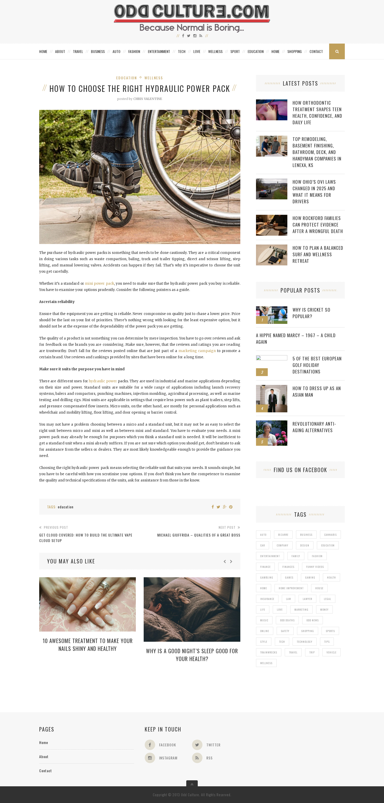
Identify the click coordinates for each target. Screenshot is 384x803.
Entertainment (159, 51)
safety (285, 631)
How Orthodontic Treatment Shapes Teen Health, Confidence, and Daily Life (317, 112)
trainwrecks (268, 652)
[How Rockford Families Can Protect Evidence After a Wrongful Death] (271, 217)
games (289, 577)
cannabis (330, 535)
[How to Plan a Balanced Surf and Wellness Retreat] (271, 247)
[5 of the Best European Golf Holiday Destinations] (271, 358)
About (60, 51)
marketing (301, 609)
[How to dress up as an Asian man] (271, 387)
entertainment (270, 556)
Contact (316, 51)
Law (288, 599)
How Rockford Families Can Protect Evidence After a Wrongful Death (318, 224)
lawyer (307, 599)
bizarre (283, 535)
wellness (266, 663)
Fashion (134, 51)
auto (263, 535)
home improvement (291, 588)
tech (282, 642)
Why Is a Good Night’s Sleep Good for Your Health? (192, 655)
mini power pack (99, 283)
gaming (310, 577)
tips (327, 642)
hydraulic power (103, 381)
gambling (266, 577)
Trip (312, 652)
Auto (116, 51)
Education (256, 51)
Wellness (215, 51)
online (264, 631)
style (263, 642)
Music (264, 620)
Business (98, 51)
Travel (78, 51)
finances (288, 567)
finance (265, 567)
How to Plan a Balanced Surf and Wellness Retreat (318, 254)
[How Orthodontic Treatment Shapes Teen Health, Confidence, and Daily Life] (271, 102)
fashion (317, 556)
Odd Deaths (287, 620)
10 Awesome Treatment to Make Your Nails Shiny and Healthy (88, 644)
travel (293, 652)
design (304, 545)
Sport (235, 51)
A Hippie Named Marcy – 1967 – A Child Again (296, 338)
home (263, 588)
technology (304, 642)
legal (327, 599)
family (296, 556)
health (331, 577)
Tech (181, 51)
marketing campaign (197, 351)
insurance (267, 599)
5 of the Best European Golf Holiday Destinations (317, 365)
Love (196, 51)
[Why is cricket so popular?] (271, 309)
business (306, 535)
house (319, 588)
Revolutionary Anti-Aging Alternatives (314, 426)
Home (43, 51)
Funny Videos (315, 567)
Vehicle (331, 652)
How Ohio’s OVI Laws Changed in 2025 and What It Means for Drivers (314, 192)
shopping (307, 631)
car (262, 545)
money (324, 609)
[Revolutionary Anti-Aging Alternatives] (271, 423)
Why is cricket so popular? (311, 312)
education (65, 506)
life (262, 609)
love (280, 609)
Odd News (312, 620)
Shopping (294, 51)
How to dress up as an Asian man (317, 391)
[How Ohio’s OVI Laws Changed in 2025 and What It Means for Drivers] (271, 181)
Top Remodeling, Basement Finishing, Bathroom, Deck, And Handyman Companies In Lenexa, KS (317, 152)
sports (330, 631)
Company (282, 545)
